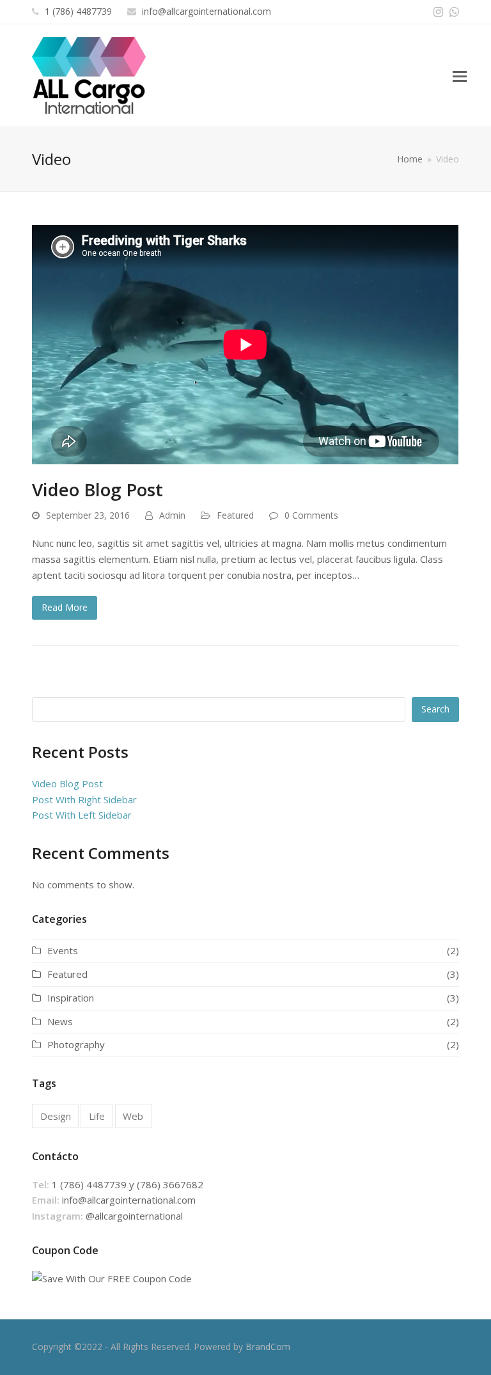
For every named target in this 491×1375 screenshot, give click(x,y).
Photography (76, 1044)
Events (62, 950)
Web (133, 1116)
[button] (460, 75)
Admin (172, 515)
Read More (65, 607)
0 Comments (311, 515)
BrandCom (268, 1346)
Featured (235, 515)
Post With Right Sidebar (84, 799)
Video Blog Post (97, 489)
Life (97, 1116)
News (60, 1021)
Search (435, 709)
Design (55, 1116)
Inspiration (70, 997)
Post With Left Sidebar (82, 814)
